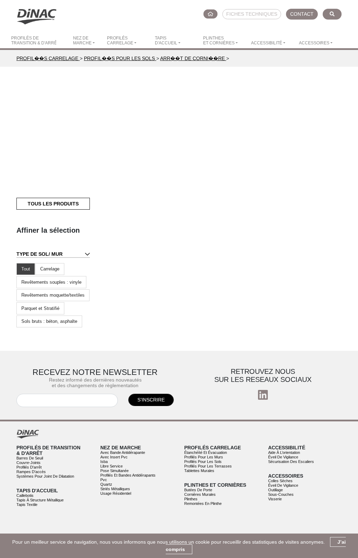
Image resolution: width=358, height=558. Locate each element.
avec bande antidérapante (122, 452)
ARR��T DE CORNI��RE (193, 58)
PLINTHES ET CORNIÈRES (219, 40)
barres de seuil (29, 458)
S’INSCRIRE (151, 400)
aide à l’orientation (284, 452)
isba (104, 461)
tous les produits (53, 203)
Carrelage (49, 268)
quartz (106, 484)
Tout (25, 268)
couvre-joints (28, 463)
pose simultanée (114, 471)
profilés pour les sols (203, 461)
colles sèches (280, 481)
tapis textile (26, 504)
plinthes (191, 499)
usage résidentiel (115, 493)
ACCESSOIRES (314, 43)
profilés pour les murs (203, 457)
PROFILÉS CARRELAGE (120, 40)
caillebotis (25, 495)
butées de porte (198, 490)
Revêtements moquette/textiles (53, 295)
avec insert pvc (114, 457)
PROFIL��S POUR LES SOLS (120, 58)
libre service (111, 466)
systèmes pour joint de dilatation (45, 476)
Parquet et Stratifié (40, 308)
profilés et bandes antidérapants (128, 475)
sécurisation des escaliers (291, 461)
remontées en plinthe (203, 503)
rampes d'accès (31, 472)
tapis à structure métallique (40, 500)
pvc (103, 480)
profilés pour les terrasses (208, 466)
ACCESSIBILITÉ (266, 43)
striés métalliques (115, 489)
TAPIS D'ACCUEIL (166, 40)
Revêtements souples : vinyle (51, 282)
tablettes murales (199, 471)
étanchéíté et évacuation (205, 452)
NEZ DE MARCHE (82, 40)
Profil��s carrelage (48, 58)
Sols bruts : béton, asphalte (49, 321)
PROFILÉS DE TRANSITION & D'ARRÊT (33, 40)
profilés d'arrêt (29, 467)
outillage (275, 490)
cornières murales (200, 494)
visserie (275, 499)
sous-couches (281, 494)
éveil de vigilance (283, 457)
